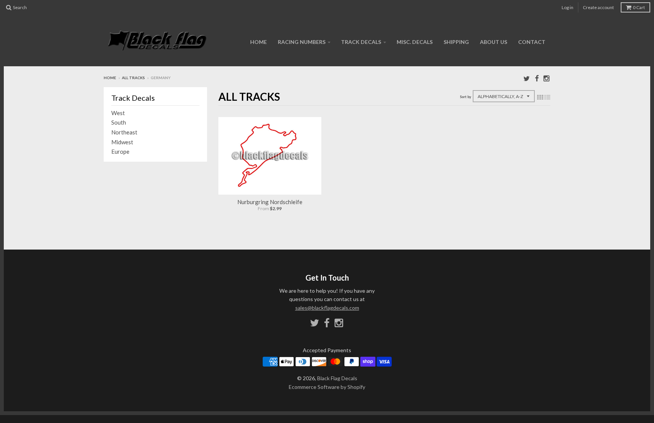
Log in (567, 7)
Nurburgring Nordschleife (269, 201)
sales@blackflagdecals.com (327, 307)
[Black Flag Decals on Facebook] (537, 78)
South (118, 122)
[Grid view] (540, 97)
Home (258, 42)
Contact (531, 42)
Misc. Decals (415, 42)
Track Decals (361, 42)
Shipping (456, 42)
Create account (598, 7)
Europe (120, 151)
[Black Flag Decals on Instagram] (546, 78)
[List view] (547, 97)
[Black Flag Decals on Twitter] (526, 78)
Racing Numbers (301, 42)
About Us (493, 42)
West (118, 112)
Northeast (124, 132)
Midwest (122, 142)
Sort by (465, 97)
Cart (639, 7)
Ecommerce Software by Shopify (327, 387)
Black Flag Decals (337, 378)
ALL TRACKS (133, 77)
